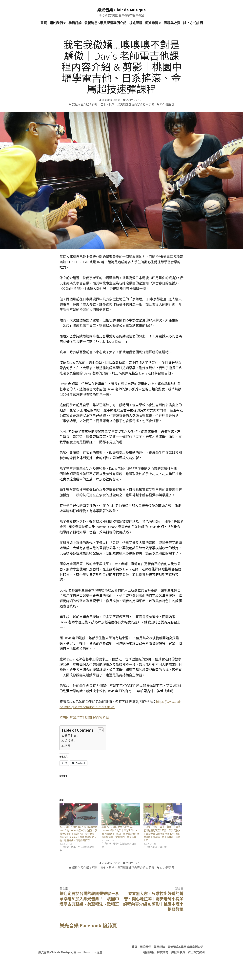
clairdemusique (111, 100)
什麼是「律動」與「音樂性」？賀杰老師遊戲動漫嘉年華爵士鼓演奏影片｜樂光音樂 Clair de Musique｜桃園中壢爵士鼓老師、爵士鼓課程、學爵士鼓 (162, 834)
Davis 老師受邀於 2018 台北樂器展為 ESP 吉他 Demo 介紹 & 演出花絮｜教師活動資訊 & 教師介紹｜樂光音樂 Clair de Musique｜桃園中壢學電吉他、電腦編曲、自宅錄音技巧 (79, 834)
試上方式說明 (193, 23)
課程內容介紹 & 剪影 (85, 104)
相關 (67, 746)
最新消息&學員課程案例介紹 (105, 23)
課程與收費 (172, 23)
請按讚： (70, 741)
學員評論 (75, 23)
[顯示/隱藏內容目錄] (99, 730)
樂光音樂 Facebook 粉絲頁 (88, 925)
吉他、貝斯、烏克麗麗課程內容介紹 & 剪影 (127, 104)
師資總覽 (151, 23)
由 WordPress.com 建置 (87, 952)
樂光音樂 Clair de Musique (121, 10)
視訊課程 (135, 23)
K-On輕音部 (167, 104)
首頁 (43, 23)
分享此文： (71, 736)
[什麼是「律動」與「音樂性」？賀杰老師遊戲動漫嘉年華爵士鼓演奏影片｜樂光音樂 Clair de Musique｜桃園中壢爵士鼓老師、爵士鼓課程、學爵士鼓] (162, 814)
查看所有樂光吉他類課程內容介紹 (84, 717)
